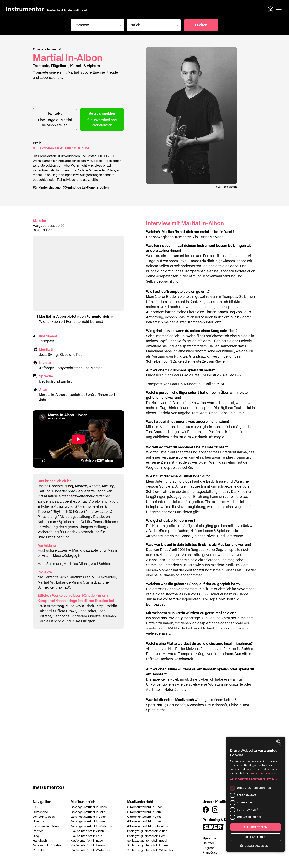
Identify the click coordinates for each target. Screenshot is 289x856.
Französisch (211, 852)
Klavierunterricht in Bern (86, 836)
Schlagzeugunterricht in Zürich (147, 831)
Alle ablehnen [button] (255, 837)
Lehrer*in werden (44, 816)
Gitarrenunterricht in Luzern (145, 821)
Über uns (38, 821)
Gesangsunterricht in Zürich (89, 807)
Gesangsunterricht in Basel (88, 816)
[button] (255, 779)
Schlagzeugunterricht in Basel (147, 840)
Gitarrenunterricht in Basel (144, 816)
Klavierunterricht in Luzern (88, 845)
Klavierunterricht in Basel (87, 840)
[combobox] (278, 741)
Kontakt (38, 850)
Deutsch (209, 843)
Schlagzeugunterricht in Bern (146, 836)
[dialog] (255, 794)
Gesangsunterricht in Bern (88, 812)
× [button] (279, 744)
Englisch (208, 848)
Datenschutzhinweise (47, 845)
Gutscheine (40, 812)
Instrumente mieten (46, 826)
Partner (38, 831)
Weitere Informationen (264, 773)
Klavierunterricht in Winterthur (90, 850)
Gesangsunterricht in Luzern (89, 821)
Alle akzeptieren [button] (255, 827)
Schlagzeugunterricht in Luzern (147, 845)
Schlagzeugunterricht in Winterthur (150, 850)
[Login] (271, 9)
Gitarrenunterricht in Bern (144, 812)
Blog (36, 836)
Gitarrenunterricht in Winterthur (148, 826)
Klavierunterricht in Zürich (87, 831)
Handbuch (40, 840)
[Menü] (279, 9)
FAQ (36, 807)
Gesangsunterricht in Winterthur (92, 826)
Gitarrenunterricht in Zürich (144, 807)
